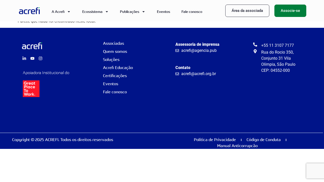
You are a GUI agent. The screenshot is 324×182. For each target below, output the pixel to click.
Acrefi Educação (118, 67)
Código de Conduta (264, 139)
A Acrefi (58, 11)
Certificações (115, 75)
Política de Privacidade (215, 139)
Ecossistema (92, 11)
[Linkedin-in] (24, 58)
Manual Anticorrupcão (237, 145)
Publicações (129, 11)
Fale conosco (191, 11)
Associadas (113, 43)
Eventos (163, 11)
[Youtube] (32, 58)
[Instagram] (40, 58)
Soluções (111, 59)
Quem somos (115, 51)
